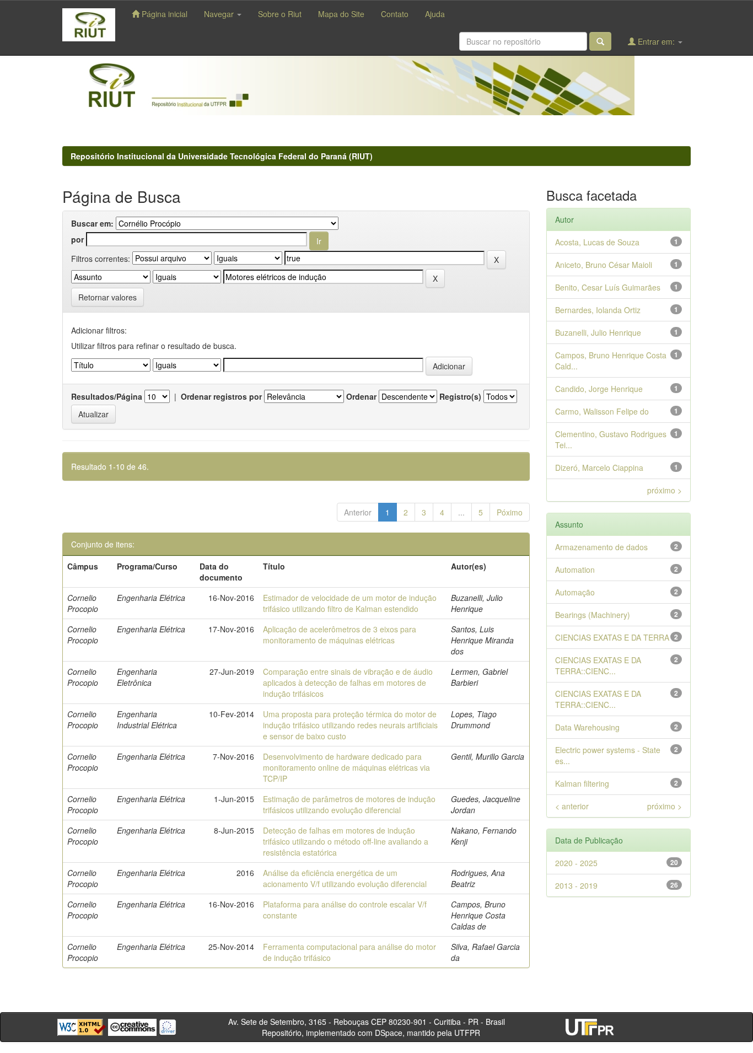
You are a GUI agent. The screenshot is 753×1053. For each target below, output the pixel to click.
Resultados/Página (106, 396)
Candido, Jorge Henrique (599, 388)
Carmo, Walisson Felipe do (602, 411)
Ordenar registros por (221, 396)
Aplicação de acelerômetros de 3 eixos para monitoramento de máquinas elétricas (339, 635)
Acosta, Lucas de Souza (597, 242)
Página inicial (163, 13)
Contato (394, 13)
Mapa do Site (341, 13)
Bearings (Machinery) (592, 614)
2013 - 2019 (576, 885)
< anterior (572, 806)
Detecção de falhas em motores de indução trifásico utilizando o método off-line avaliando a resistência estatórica (345, 841)
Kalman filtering (582, 783)
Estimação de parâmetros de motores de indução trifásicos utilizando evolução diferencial (349, 804)
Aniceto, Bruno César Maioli (603, 264)
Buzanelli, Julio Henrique (598, 332)
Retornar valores (107, 297)
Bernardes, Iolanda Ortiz (598, 309)
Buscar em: (92, 223)
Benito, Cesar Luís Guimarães (607, 287)
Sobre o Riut (280, 13)
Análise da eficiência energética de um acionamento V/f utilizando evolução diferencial (345, 878)
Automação (575, 592)
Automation (575, 569)
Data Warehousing (587, 727)
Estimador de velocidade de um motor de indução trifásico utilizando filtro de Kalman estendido (350, 603)
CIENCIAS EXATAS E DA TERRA (612, 637)
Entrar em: (656, 41)
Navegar (220, 13)
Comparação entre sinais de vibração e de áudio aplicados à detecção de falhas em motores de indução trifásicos (348, 682)
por (77, 239)
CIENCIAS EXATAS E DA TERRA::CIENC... (598, 665)
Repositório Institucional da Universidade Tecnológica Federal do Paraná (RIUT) (222, 156)
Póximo (510, 512)
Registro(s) (460, 396)
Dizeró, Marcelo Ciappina (599, 467)
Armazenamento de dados (601, 546)
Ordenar (361, 396)
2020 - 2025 (576, 862)
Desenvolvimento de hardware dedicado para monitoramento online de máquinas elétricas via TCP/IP (346, 767)
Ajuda (435, 13)
